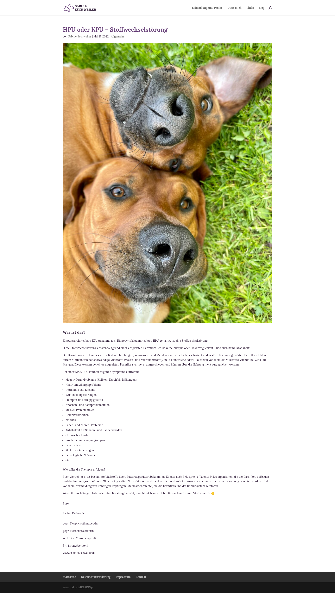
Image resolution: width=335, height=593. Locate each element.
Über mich (235, 8)
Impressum (123, 577)
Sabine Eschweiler (79, 36)
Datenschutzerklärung (96, 577)
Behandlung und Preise (207, 8)
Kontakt (141, 577)
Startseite (69, 577)
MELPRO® (85, 587)
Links (250, 8)
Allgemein (117, 36)
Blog (261, 8)
